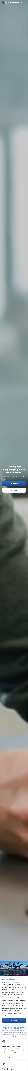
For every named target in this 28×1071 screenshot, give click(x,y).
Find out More (14, 490)
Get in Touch (14, 483)
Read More (5, 1057)
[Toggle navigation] (26, 2)
